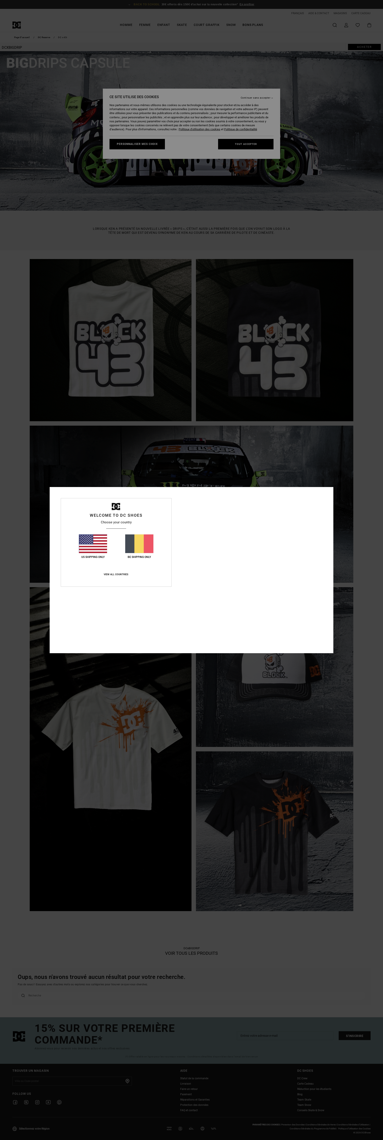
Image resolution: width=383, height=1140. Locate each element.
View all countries (116, 574)
